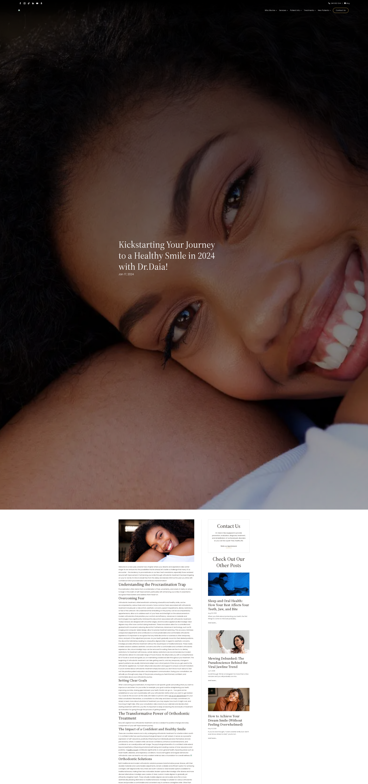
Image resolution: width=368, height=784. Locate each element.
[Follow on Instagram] (24, 3)
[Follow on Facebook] (20, 3)
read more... (212, 623)
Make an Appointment (229, 546)
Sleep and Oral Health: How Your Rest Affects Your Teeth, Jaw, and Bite (228, 604)
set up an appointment (177, 696)
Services (282, 10)
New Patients (323, 10)
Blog (348, 3)
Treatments (309, 10)
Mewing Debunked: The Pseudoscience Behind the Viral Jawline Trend (228, 662)
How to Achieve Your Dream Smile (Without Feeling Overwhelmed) (225, 720)
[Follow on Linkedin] (33, 3)
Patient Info (295, 10)
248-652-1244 (336, 3)
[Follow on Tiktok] (29, 3)
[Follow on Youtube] (37, 3)
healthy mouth (132, 750)
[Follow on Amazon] (41, 3)
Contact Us (341, 10)
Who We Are (270, 10)
